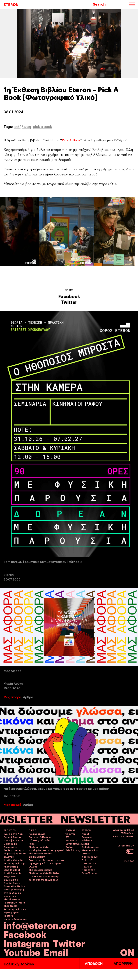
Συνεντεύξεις (74, 843)
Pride (31, 843)
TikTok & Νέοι (12, 899)
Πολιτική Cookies (19, 964)
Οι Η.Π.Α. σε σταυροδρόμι (44, 876)
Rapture (8, 915)
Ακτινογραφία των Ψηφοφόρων (15, 910)
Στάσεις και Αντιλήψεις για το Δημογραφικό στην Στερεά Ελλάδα (46, 863)
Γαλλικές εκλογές (39, 840)
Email (56, 952)
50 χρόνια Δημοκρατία (11, 878)
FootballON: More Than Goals (14, 904)
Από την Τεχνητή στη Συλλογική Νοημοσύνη (14, 892)
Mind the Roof (12, 869)
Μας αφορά (12, 697)
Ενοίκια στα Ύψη (13, 833)
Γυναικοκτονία (37, 833)
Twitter (69, 302)
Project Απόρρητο (14, 837)
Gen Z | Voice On (13, 840)
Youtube (22, 952)
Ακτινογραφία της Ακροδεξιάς (14, 865)
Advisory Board (87, 842)
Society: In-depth (14, 850)
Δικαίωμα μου (37, 856)
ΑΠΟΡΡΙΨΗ (123, 964)
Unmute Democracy (15, 918)
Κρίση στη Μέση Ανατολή (43, 879)
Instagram (26, 943)
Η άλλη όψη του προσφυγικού (46, 850)
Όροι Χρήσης (89, 873)
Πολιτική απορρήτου (89, 861)
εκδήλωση (22, 126)
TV (67, 837)
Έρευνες (70, 833)
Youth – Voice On (13, 860)
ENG (127, 861)
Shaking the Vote (39, 846)
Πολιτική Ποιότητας (88, 868)
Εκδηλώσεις (73, 850)
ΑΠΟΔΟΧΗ (94, 964)
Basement (87, 837)
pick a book (42, 126)
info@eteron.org (40, 924)
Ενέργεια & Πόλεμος (41, 837)
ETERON (11, 4)
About (85, 833)
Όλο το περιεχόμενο (90, 855)
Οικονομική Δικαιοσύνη (10, 845)
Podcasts (71, 840)
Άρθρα (69, 846)
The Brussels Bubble (40, 853)
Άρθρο (28, 697)
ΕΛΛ (132, 861)
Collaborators (90, 846)
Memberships (90, 850)
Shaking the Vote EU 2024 (44, 873)
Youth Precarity (12, 873)
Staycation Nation (14, 886)
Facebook (69, 296)
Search (99, 3)
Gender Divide (12, 882)
